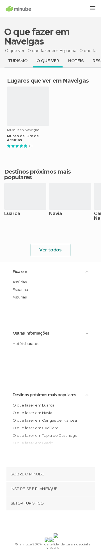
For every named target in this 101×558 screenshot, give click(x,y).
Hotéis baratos (26, 343)
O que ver (47, 60)
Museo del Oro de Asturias (23, 138)
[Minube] (18, 9)
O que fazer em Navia (32, 412)
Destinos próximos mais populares (37, 174)
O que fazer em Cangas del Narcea (45, 420)
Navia (55, 213)
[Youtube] (63, 523)
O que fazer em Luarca (33, 405)
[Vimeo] (56, 523)
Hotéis (76, 60)
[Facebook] (42, 523)
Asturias (20, 297)
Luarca (12, 213)
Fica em (20, 271)
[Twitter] (49, 523)
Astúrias (20, 282)
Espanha (20, 289)
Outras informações (31, 333)
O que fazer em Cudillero (36, 428)
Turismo (17, 60)
